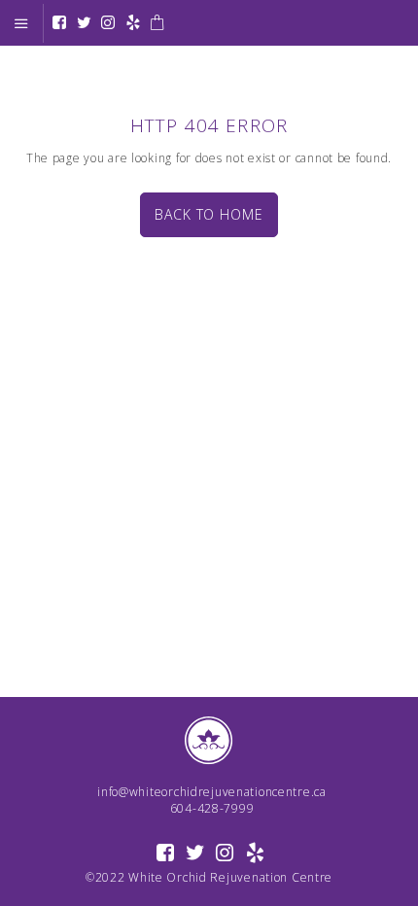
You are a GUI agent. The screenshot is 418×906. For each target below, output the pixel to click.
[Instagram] (108, 23)
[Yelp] (133, 23)
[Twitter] (84, 23)
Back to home (208, 214)
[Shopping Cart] (157, 23)
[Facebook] (59, 23)
